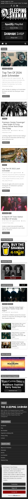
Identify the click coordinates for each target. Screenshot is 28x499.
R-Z (10, 213)
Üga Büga (10, 86)
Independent (5, 132)
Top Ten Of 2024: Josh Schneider (12, 74)
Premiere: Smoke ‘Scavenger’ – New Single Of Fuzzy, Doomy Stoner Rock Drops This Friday (13, 125)
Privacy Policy (4, 435)
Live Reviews (4, 455)
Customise (14, 484)
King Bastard (22, 174)
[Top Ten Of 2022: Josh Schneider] (14, 149)
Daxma (14, 80)
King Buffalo (4, 176)
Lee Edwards (15, 130)
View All (23, 285)
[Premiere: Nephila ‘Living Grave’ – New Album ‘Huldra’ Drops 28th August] (14, 288)
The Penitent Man (11, 84)
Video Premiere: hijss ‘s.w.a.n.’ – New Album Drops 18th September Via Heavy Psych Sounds (19, 325)
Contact (3, 438)
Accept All (14, 492)
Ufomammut (5, 86)
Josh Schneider (18, 78)
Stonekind (4, 84)
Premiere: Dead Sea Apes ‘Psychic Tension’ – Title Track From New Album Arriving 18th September (19, 344)
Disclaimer (3, 425)
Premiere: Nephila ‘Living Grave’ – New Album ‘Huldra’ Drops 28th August (13, 308)
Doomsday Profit (20, 80)
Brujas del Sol (11, 174)
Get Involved (4, 430)
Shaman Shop (4, 460)
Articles (4, 68)
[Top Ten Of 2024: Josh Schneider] (14, 53)
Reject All (14, 488)
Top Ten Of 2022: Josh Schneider (11, 169)
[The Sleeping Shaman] (2, 43)
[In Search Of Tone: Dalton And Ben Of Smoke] (14, 197)
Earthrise (17, 174)
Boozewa (10, 80)
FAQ (2, 428)
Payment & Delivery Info (7, 433)
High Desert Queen (6, 82)
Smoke (12, 82)
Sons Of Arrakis (18, 82)
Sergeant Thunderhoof (11, 178)
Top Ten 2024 (18, 84)
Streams (4, 118)
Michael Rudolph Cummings (14, 176)
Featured (10, 68)
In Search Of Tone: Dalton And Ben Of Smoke (12, 218)
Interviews (5, 213)
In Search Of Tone (6, 223)
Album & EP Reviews (6, 447)
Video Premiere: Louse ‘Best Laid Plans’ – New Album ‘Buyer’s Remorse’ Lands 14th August (19, 335)
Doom (21, 130)
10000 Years (5, 80)
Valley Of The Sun (8, 180)
